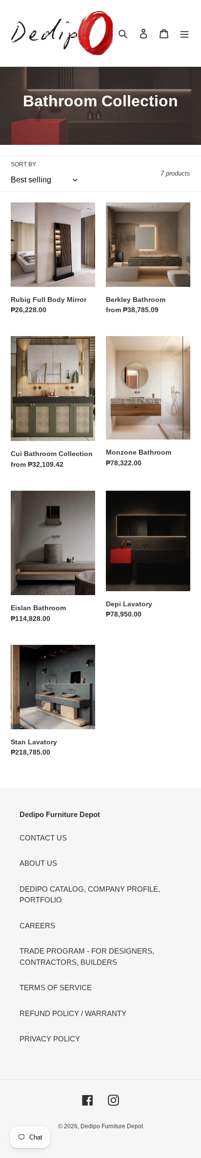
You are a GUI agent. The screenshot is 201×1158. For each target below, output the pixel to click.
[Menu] (184, 33)
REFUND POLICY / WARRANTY (73, 1013)
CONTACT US (43, 838)
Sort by (23, 164)
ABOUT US (38, 863)
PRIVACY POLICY (50, 1039)
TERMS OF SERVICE (56, 987)
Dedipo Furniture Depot (111, 1126)
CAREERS (37, 925)
